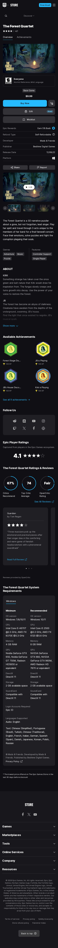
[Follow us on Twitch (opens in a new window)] (15, 428)
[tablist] (29, 601)
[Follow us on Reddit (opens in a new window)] (15, 421)
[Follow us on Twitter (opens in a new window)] (24, 428)
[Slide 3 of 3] (31, 568)
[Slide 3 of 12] (43, 208)
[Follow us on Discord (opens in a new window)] (24, 421)
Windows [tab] (11, 601)
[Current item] (14, 208)
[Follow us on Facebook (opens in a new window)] (34, 428)
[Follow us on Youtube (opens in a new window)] (34, 421)
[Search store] (6, 16)
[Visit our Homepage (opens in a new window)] (43, 428)
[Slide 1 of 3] (26, 568)
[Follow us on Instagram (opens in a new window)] (43, 421)
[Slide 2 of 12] (29, 208)
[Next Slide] (53, 208)
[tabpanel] (29, 652)
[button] (29, 326)
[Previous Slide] (5, 208)
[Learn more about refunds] (53, 134)
